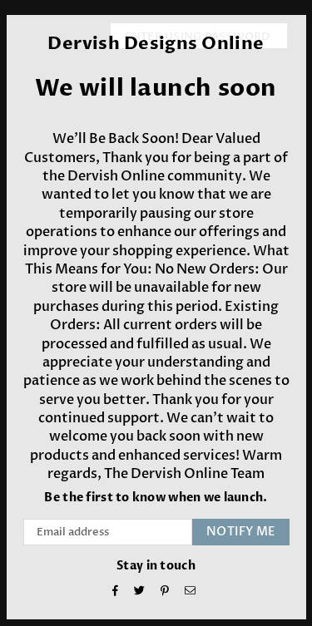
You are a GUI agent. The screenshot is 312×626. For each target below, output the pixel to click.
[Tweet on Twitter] (140, 592)
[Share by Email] (191, 592)
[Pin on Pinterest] (165, 592)
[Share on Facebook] (115, 592)
